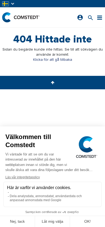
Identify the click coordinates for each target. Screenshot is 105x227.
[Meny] (99, 17)
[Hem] (21, 17)
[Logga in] (80, 17)
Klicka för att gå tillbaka (52, 59)
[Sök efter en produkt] (90, 17)
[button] (8, 3)
